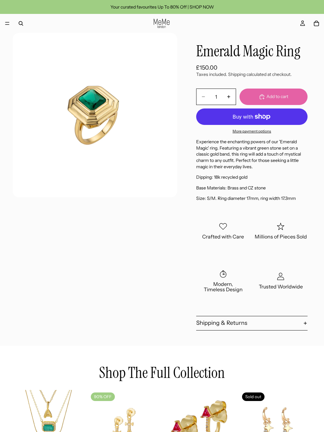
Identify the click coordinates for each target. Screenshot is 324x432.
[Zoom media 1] (95, 115)
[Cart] (316, 23)
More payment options (252, 131)
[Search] (21, 23)
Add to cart (277, 96)
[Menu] (7, 23)
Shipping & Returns (221, 322)
